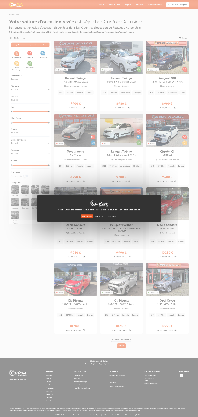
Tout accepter (87, 216)
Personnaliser (112, 216)
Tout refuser (99, 216)
